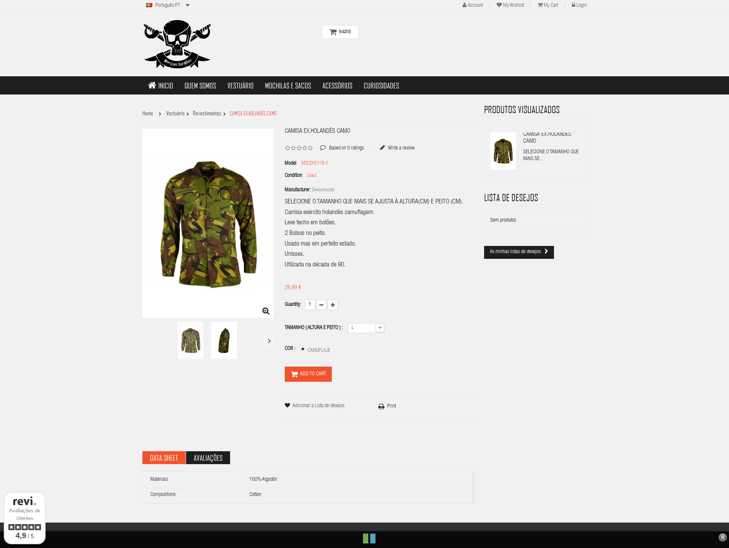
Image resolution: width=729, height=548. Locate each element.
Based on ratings (341, 142)
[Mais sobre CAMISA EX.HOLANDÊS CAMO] (503, 151)
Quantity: (293, 304)
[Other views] (146, 340)
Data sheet (164, 457)
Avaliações (208, 457)
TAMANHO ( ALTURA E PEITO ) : (314, 328)
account (475, 5)
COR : (291, 348)
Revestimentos (207, 113)
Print (391, 406)
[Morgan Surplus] (176, 44)
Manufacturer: (298, 190)
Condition (293, 175)
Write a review (401, 148)
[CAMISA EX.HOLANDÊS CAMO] (191, 340)
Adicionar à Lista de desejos (318, 406)
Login (581, 5)
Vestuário (175, 113)
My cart (551, 5)
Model (291, 163)
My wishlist (513, 5)
